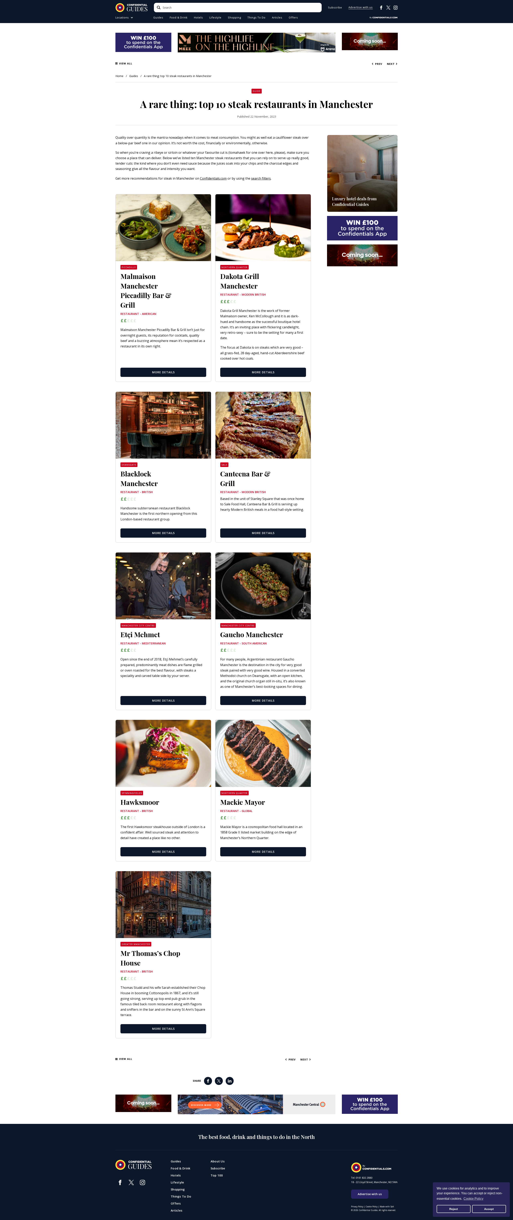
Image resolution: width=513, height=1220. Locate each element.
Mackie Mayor (242, 802)
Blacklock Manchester (139, 478)
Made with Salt (387, 1206)
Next (391, 64)
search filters (261, 178)
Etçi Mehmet (140, 634)
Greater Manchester (136, 944)
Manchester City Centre (138, 625)
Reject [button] (453, 1209)
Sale (224, 464)
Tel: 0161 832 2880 (361, 1178)
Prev (379, 64)
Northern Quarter (234, 267)
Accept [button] (489, 1209)
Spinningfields (132, 793)
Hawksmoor (139, 802)
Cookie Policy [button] (473, 1198)
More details (163, 372)
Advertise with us (360, 7)
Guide (257, 91)
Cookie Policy (372, 1206)
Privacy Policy (357, 1206)
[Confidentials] (384, 18)
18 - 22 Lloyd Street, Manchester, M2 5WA (374, 1182)
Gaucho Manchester (251, 634)
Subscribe (335, 7)
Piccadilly (129, 267)
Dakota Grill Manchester (239, 281)
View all (125, 63)
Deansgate (129, 464)
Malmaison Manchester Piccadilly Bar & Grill (146, 290)
